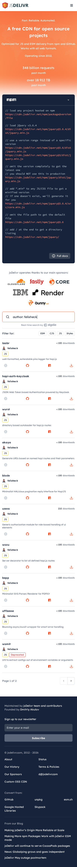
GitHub (8, 799)
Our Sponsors (13, 774)
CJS (52, 333)
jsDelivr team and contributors (42, 705)
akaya (6, 442)
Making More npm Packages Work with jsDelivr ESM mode (37, 838)
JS (60, 333)
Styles (70, 333)
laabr (5, 343)
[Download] (71, 365)
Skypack (40, 807)
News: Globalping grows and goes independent (34, 851)
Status (42, 759)
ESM (42, 333)
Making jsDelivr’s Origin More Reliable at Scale (34, 830)
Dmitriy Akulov (29, 709)
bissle (6, 475)
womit (6, 644)
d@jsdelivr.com (48, 774)
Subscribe (38, 738)
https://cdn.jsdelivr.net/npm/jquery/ (32, 237)
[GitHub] (27, 365)
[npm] (49, 365)
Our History (11, 766)
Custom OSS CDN (15, 781)
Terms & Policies (48, 766)
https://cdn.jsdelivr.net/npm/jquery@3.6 (34, 222)
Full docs (62, 256)
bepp (5, 577)
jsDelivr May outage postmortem (25, 857)
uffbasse (8, 611)
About (8, 759)
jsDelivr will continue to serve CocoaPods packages (37, 845)
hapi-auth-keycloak (15, 376)
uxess (6, 508)
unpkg (38, 799)
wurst (6, 409)
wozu (5, 544)
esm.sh (68, 799)
